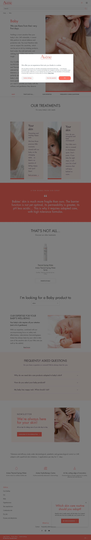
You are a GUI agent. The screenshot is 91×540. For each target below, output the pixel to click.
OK (64, 78)
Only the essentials (51, 78)
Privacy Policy (51, 73)
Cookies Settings (27, 78)
